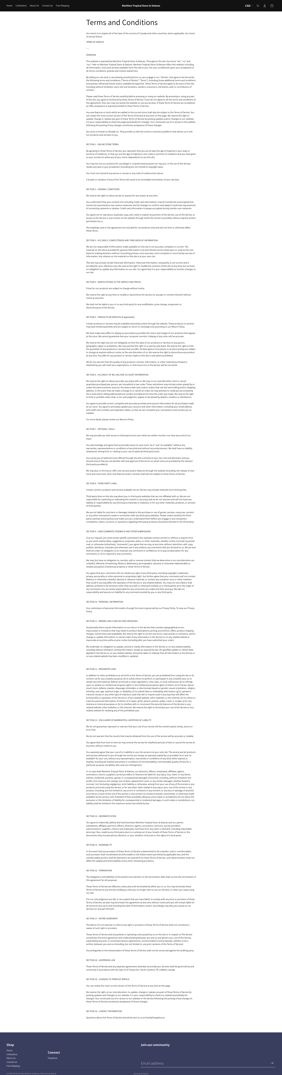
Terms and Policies (141, 1073)
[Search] (257, 5)
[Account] (264, 5)
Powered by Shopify (48, 1073)
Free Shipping (13, 1065)
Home (9, 1050)
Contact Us (12, 1061)
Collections (12, 1054)
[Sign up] (272, 1063)
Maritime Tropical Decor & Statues (26, 1073)
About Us (11, 1058)
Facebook (52, 1058)
